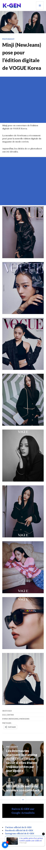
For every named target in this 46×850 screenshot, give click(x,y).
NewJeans (24, 719)
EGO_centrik (8, 715)
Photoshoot (8, 39)
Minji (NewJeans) (11, 719)
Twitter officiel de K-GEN (18, 827)
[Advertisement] (23, 100)
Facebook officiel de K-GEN (19, 830)
